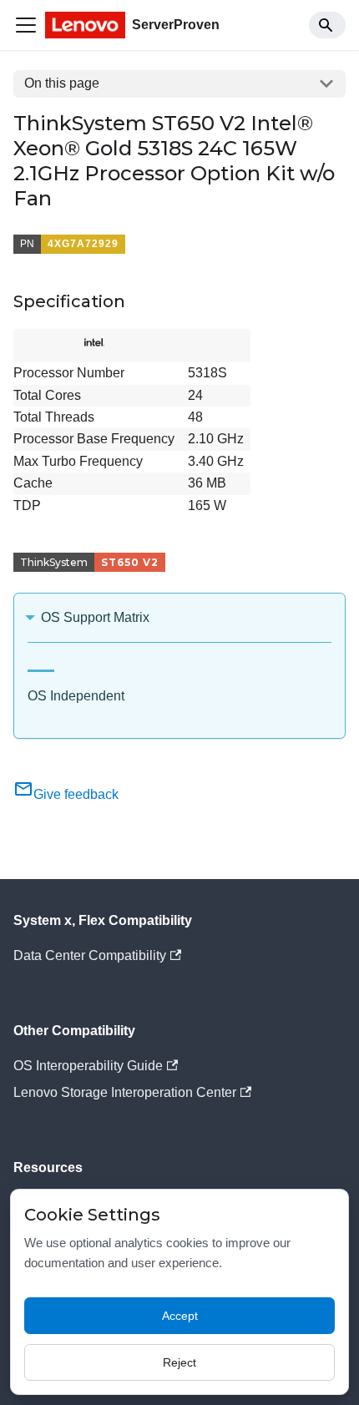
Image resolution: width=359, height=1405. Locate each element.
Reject (179, 1362)
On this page (61, 83)
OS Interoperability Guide (88, 1066)
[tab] (41, 664)
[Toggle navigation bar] (25, 25)
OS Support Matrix (95, 617)
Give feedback (76, 794)
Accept (180, 1315)
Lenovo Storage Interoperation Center (124, 1092)
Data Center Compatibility (89, 955)
